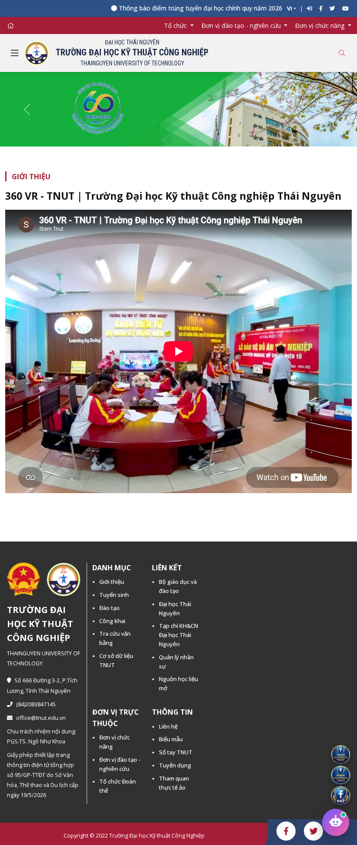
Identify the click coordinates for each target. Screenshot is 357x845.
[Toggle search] (342, 52)
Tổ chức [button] (176, 25)
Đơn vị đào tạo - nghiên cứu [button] (242, 25)
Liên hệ (168, 726)
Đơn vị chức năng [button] (320, 25)
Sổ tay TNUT (175, 752)
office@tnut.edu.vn (41, 718)
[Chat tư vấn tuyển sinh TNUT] (335, 823)
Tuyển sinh (114, 595)
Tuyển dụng (175, 765)
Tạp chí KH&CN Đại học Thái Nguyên (178, 635)
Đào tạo (109, 608)
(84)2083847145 (36, 704)
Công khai (112, 621)
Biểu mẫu (171, 739)
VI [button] (289, 8)
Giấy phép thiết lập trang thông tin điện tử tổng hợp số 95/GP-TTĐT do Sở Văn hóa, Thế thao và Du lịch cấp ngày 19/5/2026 (42, 775)
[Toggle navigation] (14, 53)
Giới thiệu (111, 582)
